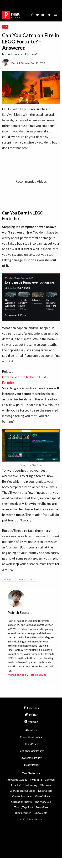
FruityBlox (42, 807)
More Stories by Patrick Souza (27, 674)
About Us (31, 730)
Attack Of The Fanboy (24, 785)
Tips (5, 26)
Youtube (33, 721)
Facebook (33, 707)
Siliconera (45, 785)
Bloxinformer (23, 812)
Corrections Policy (31, 737)
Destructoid (45, 790)
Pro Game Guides (16, 779)
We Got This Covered (22, 790)
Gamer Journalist (22, 796)
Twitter (33, 714)
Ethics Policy (31, 743)
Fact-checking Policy (31, 750)
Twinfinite (36, 779)
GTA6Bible (40, 812)
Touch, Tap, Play (23, 807)
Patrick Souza (20, 63)
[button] (55, 15)
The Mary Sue (42, 801)
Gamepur (50, 779)
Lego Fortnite (26, 579)
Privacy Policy (31, 764)
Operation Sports (21, 801)
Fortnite (8, 579)
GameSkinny (42, 796)
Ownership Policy (31, 757)
